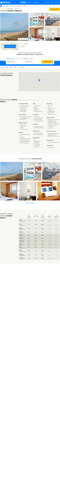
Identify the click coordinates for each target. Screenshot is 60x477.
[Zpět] (1, 6)
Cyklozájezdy (36, 2)
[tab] (4, 67)
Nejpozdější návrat (28, 61)
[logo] (5, 2)
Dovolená (23, 2)
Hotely (29, 2)
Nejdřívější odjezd (11, 61)
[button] (39, 80)
